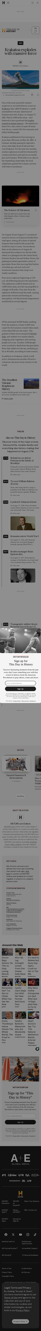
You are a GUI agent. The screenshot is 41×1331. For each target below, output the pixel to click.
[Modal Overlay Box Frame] (20, 665)
